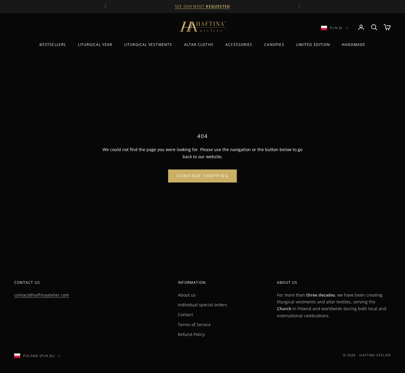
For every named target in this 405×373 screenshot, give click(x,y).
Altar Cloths (198, 44)
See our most (202, 6)
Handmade (354, 44)
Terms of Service (194, 324)
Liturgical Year (95, 44)
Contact (185, 314)
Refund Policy (191, 334)
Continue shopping (202, 175)
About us (187, 295)
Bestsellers (52, 44)
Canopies (274, 44)
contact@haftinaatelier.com (41, 295)
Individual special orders (202, 305)
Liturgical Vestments (148, 44)
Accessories (238, 44)
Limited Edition (313, 44)
